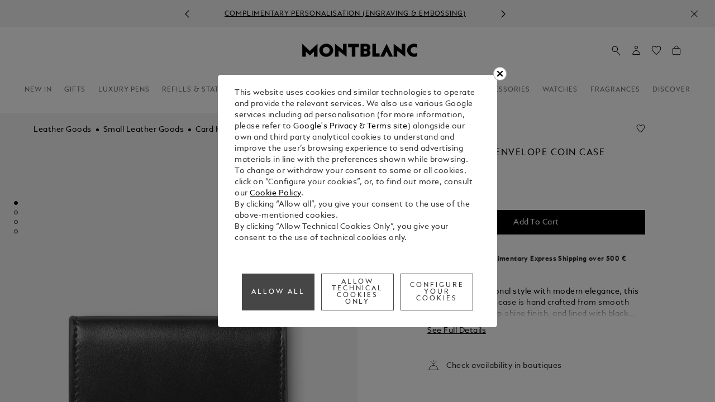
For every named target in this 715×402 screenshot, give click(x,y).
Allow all (278, 292)
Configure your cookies (437, 292)
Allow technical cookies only (358, 292)
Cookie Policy (275, 193)
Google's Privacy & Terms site (350, 126)
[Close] (500, 73)
